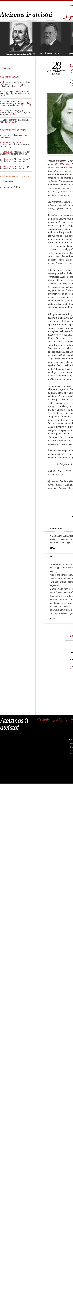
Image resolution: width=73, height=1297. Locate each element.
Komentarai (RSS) (11, 187)
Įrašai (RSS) (8, 182)
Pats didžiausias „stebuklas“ (13, 136)
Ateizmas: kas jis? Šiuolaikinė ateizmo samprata (15, 153)
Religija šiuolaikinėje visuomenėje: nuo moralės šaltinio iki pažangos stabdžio (16, 103)
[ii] (49, 481)
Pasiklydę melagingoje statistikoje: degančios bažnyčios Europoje (15, 112)
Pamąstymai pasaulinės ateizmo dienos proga (15, 145)
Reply (52, 548)
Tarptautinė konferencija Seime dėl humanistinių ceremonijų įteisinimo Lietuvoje (16, 84)
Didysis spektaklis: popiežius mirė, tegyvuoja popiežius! (14, 92)
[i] (48, 471)
